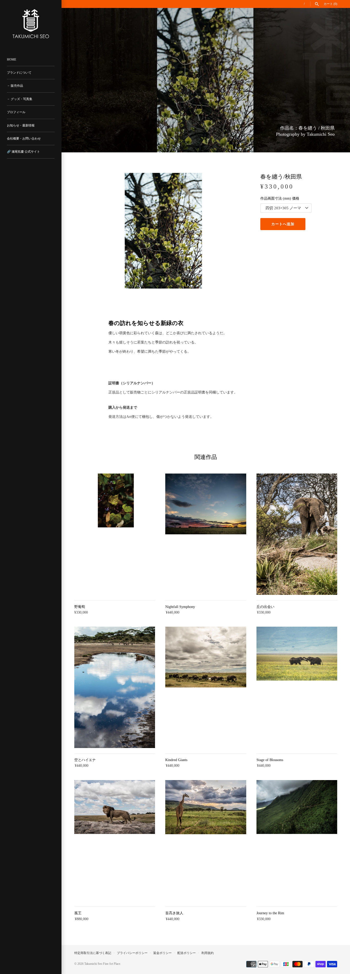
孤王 (77, 913)
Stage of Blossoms (269, 760)
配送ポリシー (186, 953)
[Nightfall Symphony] (205, 534)
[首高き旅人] (205, 840)
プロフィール (16, 112)
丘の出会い (265, 607)
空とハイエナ (85, 760)
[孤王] (114, 840)
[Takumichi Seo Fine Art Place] (30, 24)
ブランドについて (19, 72)
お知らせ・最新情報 (21, 125)
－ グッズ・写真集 (19, 99)
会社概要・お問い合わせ (24, 138)
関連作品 (205, 457)
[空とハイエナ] (114, 687)
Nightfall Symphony (180, 607)
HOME (11, 59)
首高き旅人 (174, 913)
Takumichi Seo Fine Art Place (102, 964)
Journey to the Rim (270, 913)
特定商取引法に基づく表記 (92, 953)
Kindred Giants (176, 760)
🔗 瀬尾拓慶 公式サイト (23, 151)
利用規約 (207, 953)
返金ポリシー (162, 953)
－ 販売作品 (15, 85)
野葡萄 (79, 607)
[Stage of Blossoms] (296, 687)
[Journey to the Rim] (296, 840)
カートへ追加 (282, 224)
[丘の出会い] (296, 534)
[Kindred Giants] (205, 687)
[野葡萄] (114, 534)
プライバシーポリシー (132, 953)
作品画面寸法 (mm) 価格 (279, 198)
